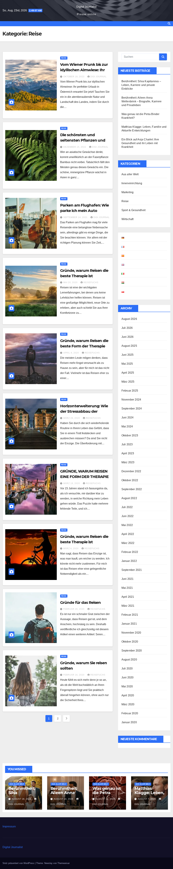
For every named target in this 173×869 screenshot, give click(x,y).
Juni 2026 (127, 336)
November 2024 (131, 399)
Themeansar (63, 863)
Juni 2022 (127, 516)
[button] (169, 23)
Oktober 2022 (129, 480)
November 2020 (131, 632)
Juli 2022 (127, 507)
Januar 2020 (129, 722)
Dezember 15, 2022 (75, 147)
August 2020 (129, 659)
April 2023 (127, 453)
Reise (63, 58)
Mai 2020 (127, 686)
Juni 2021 (127, 578)
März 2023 (127, 462)
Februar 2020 (129, 713)
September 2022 (131, 489)
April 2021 (127, 596)
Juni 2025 (127, 354)
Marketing (127, 192)
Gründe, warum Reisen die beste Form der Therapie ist (84, 346)
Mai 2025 (127, 363)
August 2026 (129, 318)
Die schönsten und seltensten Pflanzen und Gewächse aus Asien (82, 140)
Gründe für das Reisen (80, 602)
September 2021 (131, 569)
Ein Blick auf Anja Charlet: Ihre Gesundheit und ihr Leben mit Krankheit (140, 143)
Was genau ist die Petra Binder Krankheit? (106, 795)
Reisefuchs (90, 282)
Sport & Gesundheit (133, 210)
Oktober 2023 (129, 435)
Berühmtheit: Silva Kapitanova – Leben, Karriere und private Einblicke (141, 85)
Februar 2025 (129, 390)
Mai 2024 (127, 426)
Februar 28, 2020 (74, 609)
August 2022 (129, 498)
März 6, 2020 (71, 548)
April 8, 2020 (71, 353)
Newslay (48, 863)
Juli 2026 (127, 327)
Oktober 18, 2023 (74, 76)
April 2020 (127, 695)
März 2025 (127, 381)
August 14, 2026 (64, 799)
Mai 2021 (127, 587)
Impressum (9, 826)
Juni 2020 (127, 677)
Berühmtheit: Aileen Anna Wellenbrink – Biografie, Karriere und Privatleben (141, 101)
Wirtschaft (127, 219)
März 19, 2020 (72, 483)
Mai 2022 (127, 525)
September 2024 (131, 408)
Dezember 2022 (131, 471)
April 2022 (127, 534)
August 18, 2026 (22, 799)
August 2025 (129, 345)
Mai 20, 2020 (70, 282)
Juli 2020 (127, 668)
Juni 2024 (127, 417)
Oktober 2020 (129, 641)
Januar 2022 (129, 560)
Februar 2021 (129, 614)
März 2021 (127, 605)
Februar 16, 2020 (74, 675)
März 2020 (127, 704)
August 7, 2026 (147, 799)
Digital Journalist (86, 6)
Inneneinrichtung (131, 183)
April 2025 (127, 372)
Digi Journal (98, 76)
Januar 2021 (129, 623)
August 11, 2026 (106, 799)
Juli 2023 (127, 444)
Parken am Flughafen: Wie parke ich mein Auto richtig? (84, 210)
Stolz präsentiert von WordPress (19, 863)
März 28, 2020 (72, 418)
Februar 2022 (129, 552)
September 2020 (131, 650)
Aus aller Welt (130, 174)
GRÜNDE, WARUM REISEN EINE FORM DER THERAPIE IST (84, 476)
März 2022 (127, 543)
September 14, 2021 (75, 217)
